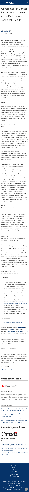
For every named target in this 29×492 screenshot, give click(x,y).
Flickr (26, 331)
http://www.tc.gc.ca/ (7, 369)
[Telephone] (23, 2)
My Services (14, 471)
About (14, 469)
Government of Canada (8, 438)
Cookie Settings (18, 483)
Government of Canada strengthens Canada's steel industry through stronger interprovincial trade (14, 409)
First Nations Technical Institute (13, 323)
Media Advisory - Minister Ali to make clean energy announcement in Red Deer (13, 445)
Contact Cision (14, 465)
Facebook (13, 331)
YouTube (19, 331)
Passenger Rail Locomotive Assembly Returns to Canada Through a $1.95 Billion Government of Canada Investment (13, 414)
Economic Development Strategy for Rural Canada (15, 303)
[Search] (27, 2)
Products (14, 467)
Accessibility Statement (14, 485)
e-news (11, 329)
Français (24, 20)
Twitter (8, 331)
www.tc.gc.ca (21, 327)
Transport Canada (6, 391)
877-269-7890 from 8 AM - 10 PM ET (14, 475)
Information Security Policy (18, 481)
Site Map (9, 483)
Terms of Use (6, 481)
